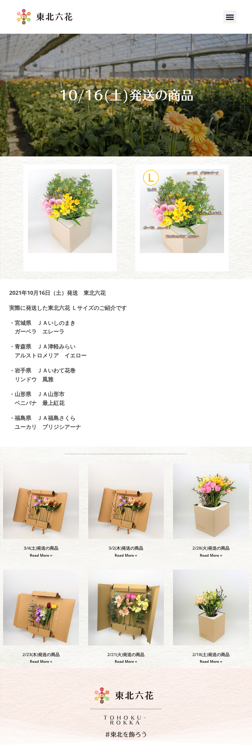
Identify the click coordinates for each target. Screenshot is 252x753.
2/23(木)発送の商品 (41, 654)
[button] (229, 16)
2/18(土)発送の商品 (211, 654)
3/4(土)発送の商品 (41, 548)
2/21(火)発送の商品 (125, 654)
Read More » (41, 555)
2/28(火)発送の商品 (211, 548)
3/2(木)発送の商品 (125, 548)
